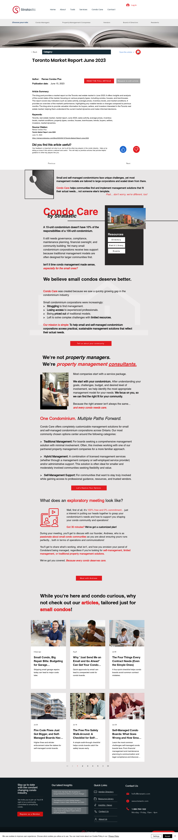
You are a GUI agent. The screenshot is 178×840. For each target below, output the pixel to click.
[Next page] (103, 766)
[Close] (175, 836)
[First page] (67, 766)
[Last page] (108, 766)
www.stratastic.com (140, 801)
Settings (156, 836)
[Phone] (127, 808)
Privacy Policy (113, 836)
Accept (167, 836)
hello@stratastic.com (141, 794)
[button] (62, 9)
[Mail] (127, 793)
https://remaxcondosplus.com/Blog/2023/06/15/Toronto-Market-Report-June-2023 (60, 138)
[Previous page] (72, 766)
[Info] (127, 801)
